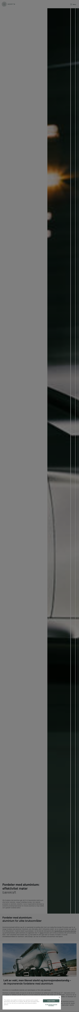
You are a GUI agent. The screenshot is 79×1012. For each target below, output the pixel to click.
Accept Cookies (51, 1000)
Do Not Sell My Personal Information (51, 1005)
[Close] (59, 997)
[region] (31, 1003)
